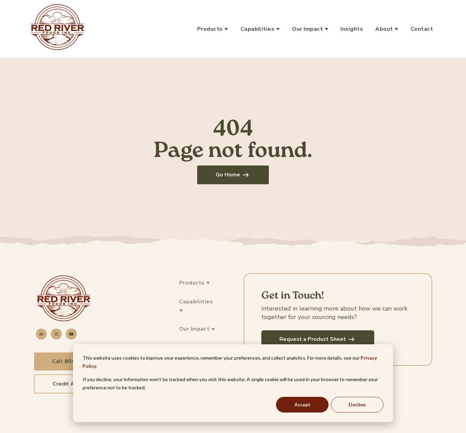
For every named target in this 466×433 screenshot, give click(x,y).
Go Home (228, 174)
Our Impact (308, 29)
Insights (351, 29)
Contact (422, 29)
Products (210, 29)
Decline (357, 404)
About (384, 29)
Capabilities (258, 29)
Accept (302, 404)
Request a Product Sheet (312, 339)
